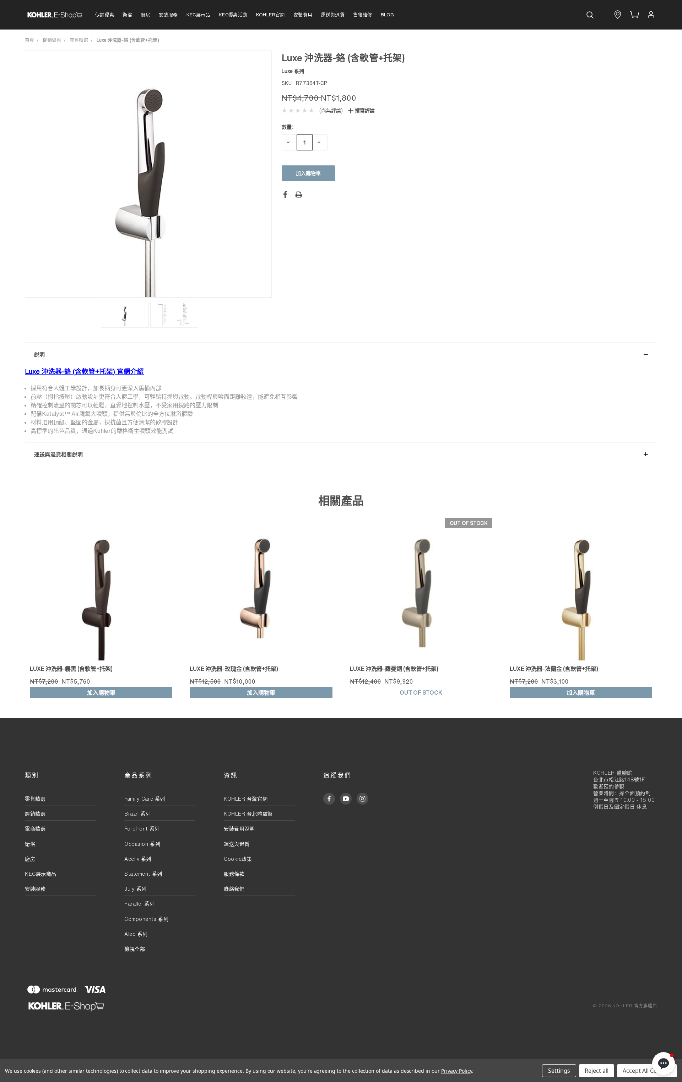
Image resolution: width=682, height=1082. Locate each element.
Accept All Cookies (647, 1071)
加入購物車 (101, 692)
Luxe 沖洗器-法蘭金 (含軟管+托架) (554, 668)
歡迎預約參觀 (608, 786)
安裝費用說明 (239, 828)
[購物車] (633, 15)
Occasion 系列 (142, 844)
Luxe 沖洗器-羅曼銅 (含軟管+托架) (394, 668)
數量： (289, 127)
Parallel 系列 (139, 903)
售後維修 (362, 14)
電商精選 (35, 828)
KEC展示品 (198, 14)
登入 (650, 14)
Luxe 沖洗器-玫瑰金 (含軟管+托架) (234, 668)
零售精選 (35, 798)
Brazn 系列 (137, 813)
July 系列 (135, 888)
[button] (341, 354)
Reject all (596, 1071)
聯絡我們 (234, 888)
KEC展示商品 (40, 873)
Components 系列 (146, 919)
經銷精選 (35, 813)
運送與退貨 (333, 14)
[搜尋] (591, 15)
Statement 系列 (143, 873)
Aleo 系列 (136, 934)
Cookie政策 (238, 859)
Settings (559, 1071)
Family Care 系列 (144, 798)
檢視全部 (134, 949)
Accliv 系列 (137, 859)
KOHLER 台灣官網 (245, 798)
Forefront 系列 (142, 828)
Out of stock (421, 692)
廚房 (145, 14)
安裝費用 (303, 14)
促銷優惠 (104, 14)
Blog (387, 14)
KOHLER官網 (270, 14)
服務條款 (234, 873)
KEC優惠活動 (233, 14)
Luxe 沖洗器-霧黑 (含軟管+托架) (71, 668)
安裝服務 (168, 14)
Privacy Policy (456, 1070)
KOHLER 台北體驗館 (251, 813)
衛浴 (127, 14)
